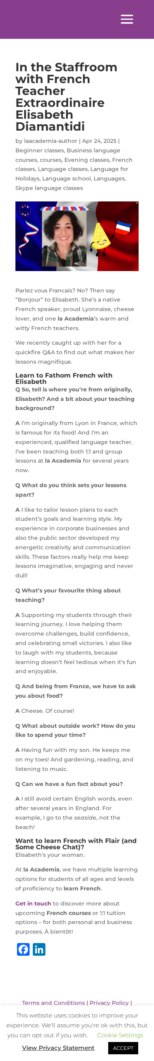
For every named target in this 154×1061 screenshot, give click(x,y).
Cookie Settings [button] (120, 1035)
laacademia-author (50, 140)
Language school (66, 178)
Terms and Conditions (53, 1002)
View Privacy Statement (58, 1048)
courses (51, 159)
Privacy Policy (109, 1002)
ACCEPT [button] (123, 1048)
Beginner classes (39, 150)
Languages (109, 178)
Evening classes (86, 159)
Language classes (63, 169)
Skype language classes (49, 188)
